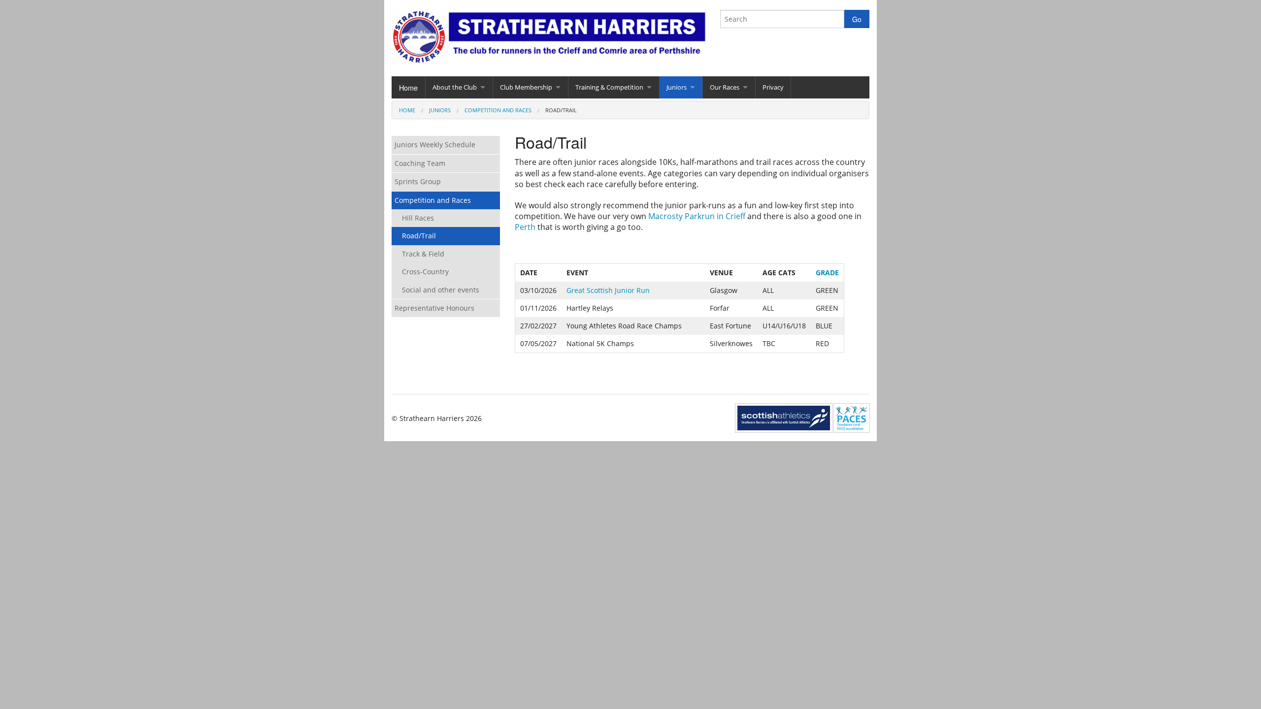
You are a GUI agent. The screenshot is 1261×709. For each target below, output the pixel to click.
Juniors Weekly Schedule (435, 144)
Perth (525, 227)
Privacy (773, 87)
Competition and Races (498, 110)
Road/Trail (419, 235)
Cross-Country (425, 271)
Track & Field (423, 253)
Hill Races (418, 218)
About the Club (454, 87)
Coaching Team (420, 163)
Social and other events (440, 289)
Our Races (724, 87)
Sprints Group (418, 181)
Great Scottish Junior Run (608, 290)
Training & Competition (609, 87)
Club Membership (526, 87)
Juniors (676, 87)
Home (408, 87)
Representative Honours (434, 308)
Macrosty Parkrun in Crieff (696, 216)
